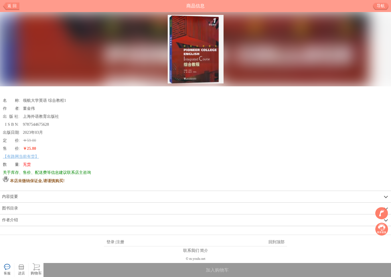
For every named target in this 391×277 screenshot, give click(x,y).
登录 (110, 242)
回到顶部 (276, 242)
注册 (120, 242)
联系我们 (191, 250)
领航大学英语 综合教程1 (44, 100)
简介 (204, 250)
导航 (381, 6)
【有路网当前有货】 (21, 156)
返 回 (12, 6)
